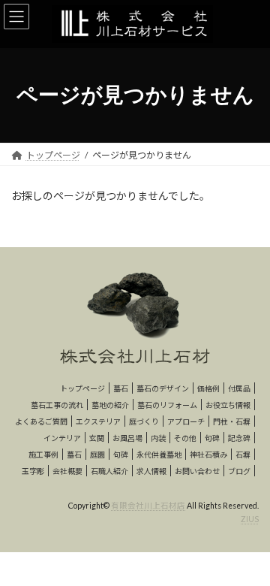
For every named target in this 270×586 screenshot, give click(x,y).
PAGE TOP (248, 553)
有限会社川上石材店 (148, 505)
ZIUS (250, 519)
